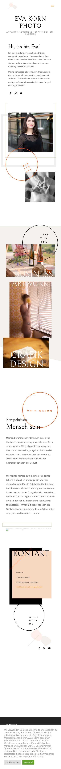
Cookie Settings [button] (12, 762)
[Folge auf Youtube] (21, 93)
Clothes (30, 34)
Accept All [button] (28, 762)
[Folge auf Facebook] (10, 93)
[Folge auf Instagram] (16, 93)
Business (26, 32)
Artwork (12, 32)
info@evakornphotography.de (29, 587)
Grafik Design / (44, 32)
